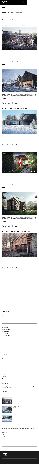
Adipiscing (6, 327)
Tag (28, 428)
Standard (16, 25)
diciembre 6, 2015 (8, 231)
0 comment (22, 108)
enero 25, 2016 (7, 108)
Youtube (33, 428)
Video (15, 231)
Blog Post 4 (16, 406)
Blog (4, 428)
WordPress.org (3, 378)
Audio (2, 356)
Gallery (3, 358)
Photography (15, 428)
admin (30, 25)
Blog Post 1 (8, 335)
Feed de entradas (4, 374)
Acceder (3, 372)
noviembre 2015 (4, 349)
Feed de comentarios (4, 376)
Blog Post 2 (8, 329)
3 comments (23, 25)
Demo (7, 428)
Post (19, 428)
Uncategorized (4, 364)
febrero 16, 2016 (8, 25)
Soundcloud (22, 428)
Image (2, 360)
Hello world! (3, 313)
